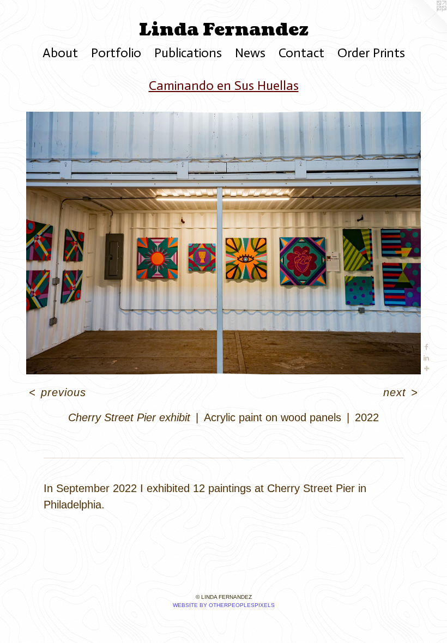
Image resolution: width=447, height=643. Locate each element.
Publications (188, 52)
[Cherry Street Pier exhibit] (223, 243)
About (60, 52)
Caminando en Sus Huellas (224, 85)
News (250, 52)
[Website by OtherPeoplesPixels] (425, 22)
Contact (301, 52)
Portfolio (116, 52)
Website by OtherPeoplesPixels (224, 605)
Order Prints (371, 52)
